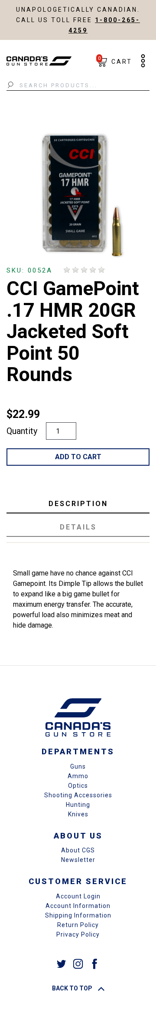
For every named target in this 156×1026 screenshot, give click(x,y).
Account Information (78, 905)
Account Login (78, 896)
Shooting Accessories (78, 795)
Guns (78, 766)
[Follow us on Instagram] (78, 963)
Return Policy (78, 924)
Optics (78, 785)
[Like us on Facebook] (94, 963)
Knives (78, 814)
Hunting (78, 804)
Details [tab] (78, 527)
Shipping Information (78, 915)
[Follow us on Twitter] (61, 963)
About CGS (78, 850)
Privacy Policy (78, 934)
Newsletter (78, 859)
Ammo (78, 776)
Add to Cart (78, 457)
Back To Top (73, 988)
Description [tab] (78, 504)
